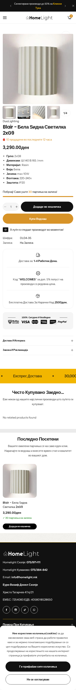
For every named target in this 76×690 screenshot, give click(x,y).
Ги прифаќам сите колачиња (38, 666)
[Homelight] (39, 17)
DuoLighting (11, 121)
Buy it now (38, 219)
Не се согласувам (38, 679)
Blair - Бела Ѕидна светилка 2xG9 (15, 505)
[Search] (63, 18)
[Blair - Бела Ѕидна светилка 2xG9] (20, 481)
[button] (10, 6)
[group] (38, 69)
